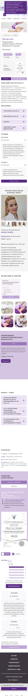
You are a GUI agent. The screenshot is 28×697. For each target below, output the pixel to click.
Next (24, 218)
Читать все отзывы (14, 181)
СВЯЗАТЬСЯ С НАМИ (14, 669)
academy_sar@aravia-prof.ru (11, 459)
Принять (14, 688)
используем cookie (7, 685)
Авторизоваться (14, 586)
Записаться (10, 297)
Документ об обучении (14, 482)
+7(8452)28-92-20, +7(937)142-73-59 (14, 456)
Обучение (9, 18)
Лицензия (14, 486)
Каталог (14, 655)
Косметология (16, 18)
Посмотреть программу (19, 78)
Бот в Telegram (13, 680)
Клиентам (14, 659)
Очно (14, 343)
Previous (3, 218)
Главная (3, 18)
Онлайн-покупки (14, 666)
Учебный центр (14, 662)
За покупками (18, 9)
